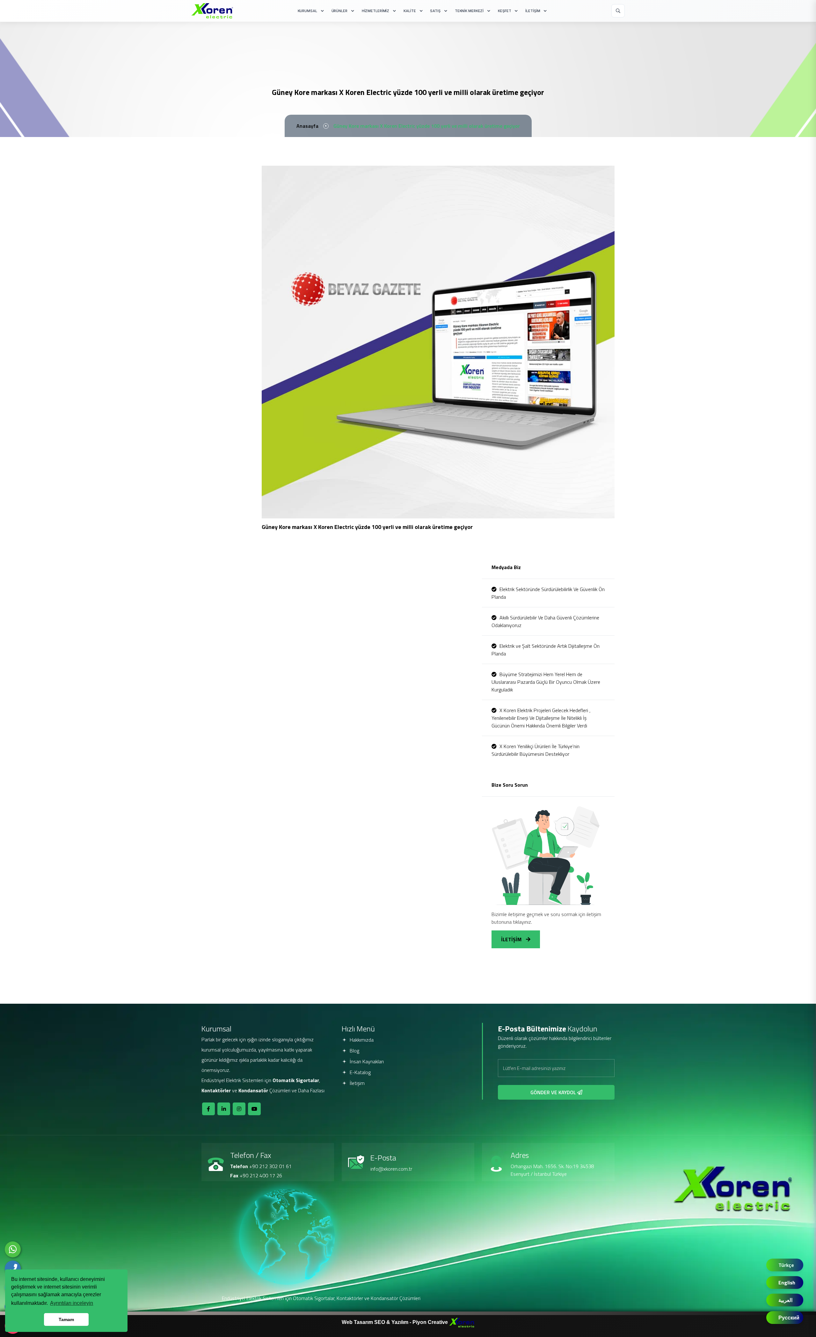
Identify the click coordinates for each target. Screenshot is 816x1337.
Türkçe (786, 1265)
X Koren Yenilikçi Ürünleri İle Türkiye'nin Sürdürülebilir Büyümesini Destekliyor (535, 750)
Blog (353, 1050)
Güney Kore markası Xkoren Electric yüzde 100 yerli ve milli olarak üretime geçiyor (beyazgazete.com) (368, 537)
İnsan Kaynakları (366, 1061)
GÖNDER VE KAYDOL (553, 1092)
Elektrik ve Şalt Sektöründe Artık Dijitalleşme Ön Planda (546, 649)
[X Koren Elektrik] (212, 10)
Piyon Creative (430, 1322)
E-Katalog (359, 1072)
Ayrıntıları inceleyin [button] (71, 1303)
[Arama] (618, 11)
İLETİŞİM (532, 11)
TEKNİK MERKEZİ (469, 11)
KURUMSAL (307, 11)
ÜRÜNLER (339, 11)
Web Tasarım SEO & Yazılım (376, 1322)
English (786, 1282)
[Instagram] (239, 1108)
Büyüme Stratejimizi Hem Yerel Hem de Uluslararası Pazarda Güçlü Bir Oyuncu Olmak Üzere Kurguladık (546, 681)
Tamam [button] (66, 1319)
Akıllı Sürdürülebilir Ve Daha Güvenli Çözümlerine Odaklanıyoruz (545, 621)
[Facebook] (208, 1108)
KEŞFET (504, 11)
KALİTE (410, 11)
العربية (785, 1300)
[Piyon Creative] (462, 1322)
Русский (788, 1317)
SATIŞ (435, 11)
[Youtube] (254, 1108)
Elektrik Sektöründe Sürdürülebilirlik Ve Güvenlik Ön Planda (548, 593)
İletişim (356, 1083)
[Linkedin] (223, 1108)
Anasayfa (307, 126)
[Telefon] (13, 1268)
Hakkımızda (361, 1040)
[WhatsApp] (13, 1249)
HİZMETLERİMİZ (376, 11)
